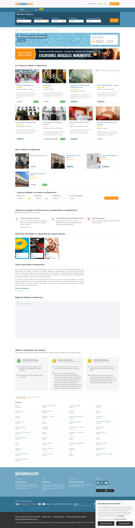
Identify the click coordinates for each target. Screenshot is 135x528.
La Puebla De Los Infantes (76, 427)
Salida (55, 18)
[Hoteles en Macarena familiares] (52, 248)
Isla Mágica (45, 427)
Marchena (45, 437)
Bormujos (71, 411)
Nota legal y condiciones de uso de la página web (27, 516)
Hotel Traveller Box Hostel (38, 155)
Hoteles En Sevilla (39, 30)
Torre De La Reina (47, 454)
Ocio (36, 9)
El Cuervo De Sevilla (75, 421)
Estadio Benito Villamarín (103, 421)
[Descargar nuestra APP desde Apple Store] (110, 490)
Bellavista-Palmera (47, 411)
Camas (98, 411)
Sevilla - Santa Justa (48, 448)
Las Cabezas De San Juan (23, 432)
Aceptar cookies (124, 523)
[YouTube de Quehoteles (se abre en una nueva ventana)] (106, 483)
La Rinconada (100, 427)
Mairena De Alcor (101, 432)
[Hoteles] (29, 4)
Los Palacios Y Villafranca (76, 432)
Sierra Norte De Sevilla (21, 454)
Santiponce (18, 448)
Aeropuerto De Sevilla (48, 405)
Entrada (38, 18)
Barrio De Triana (20, 411)
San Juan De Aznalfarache (76, 443)
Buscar (114, 20)
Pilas (16, 443)
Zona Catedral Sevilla (21, 459)
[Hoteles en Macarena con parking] (37, 248)
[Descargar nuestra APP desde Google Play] (100, 490)
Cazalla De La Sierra (48, 416)
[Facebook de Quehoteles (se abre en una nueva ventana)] (97, 483)
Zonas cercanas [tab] (21, 397)
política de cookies (120, 519)
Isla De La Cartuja (20, 427)
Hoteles (17, 30)
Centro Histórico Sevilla (75, 416)
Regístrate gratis (25, 227)
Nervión (71, 437)
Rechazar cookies (106, 523)
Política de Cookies (47, 516)
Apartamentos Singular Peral (37, 174)
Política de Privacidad (58, 516)
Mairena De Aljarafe (21, 437)
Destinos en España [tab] (34, 397)
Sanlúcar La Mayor (101, 443)
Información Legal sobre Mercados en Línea (26, 519)
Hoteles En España (26, 30)
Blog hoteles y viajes (76, 482)
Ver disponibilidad (111, 198)
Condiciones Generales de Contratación (76, 516)
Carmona (18, 416)
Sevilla (17, 405)
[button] (114, 3)
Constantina (99, 416)
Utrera (71, 454)
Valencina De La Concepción (104, 454)
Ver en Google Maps (25, 303)
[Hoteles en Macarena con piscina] (22, 248)
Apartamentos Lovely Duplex (73, 156)
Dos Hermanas (19, 421)
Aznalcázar (99, 405)
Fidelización (46, 482)
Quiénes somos (21, 482)
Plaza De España (47, 443)
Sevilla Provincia (100, 448)
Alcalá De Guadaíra (74, 405)
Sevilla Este (72, 448)
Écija (43, 421)
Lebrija (44, 432)
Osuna (98, 437)
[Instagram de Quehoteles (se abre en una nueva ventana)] (102, 483)
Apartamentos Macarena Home (110, 156)
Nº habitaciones (73, 18)
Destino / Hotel (21, 18)
